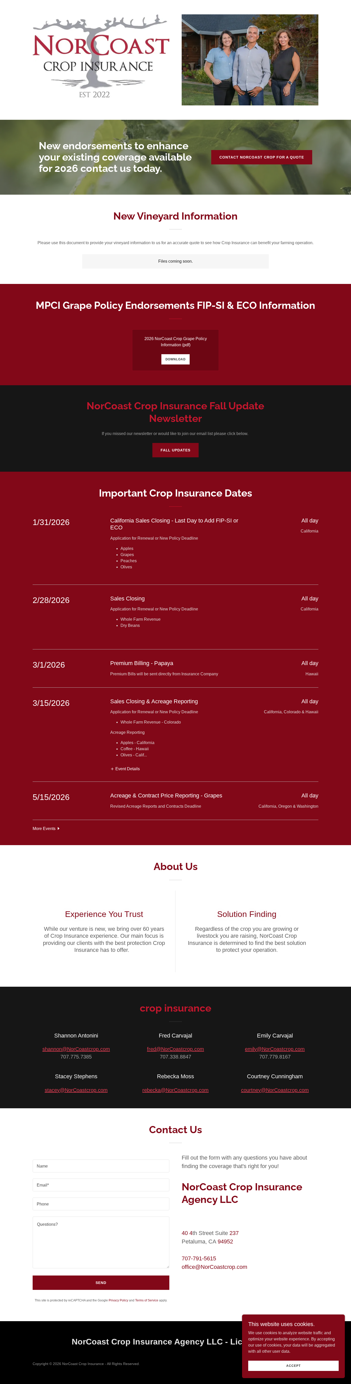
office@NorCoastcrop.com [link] (214, 1267)
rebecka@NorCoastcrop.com (175, 1090)
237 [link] (234, 1233)
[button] (125, 768)
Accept (293, 1365)
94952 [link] (225, 1241)
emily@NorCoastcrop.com (275, 1049)
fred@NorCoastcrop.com (175, 1049)
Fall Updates (176, 450)
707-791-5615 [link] (199, 1258)
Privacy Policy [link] (118, 1300)
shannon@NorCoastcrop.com (76, 1049)
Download (175, 359)
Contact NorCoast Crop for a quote (261, 157)
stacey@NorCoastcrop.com (76, 1090)
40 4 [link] (187, 1233)
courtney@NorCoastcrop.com (275, 1090)
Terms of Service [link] (146, 1300)
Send (101, 1283)
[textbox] (101, 1166)
